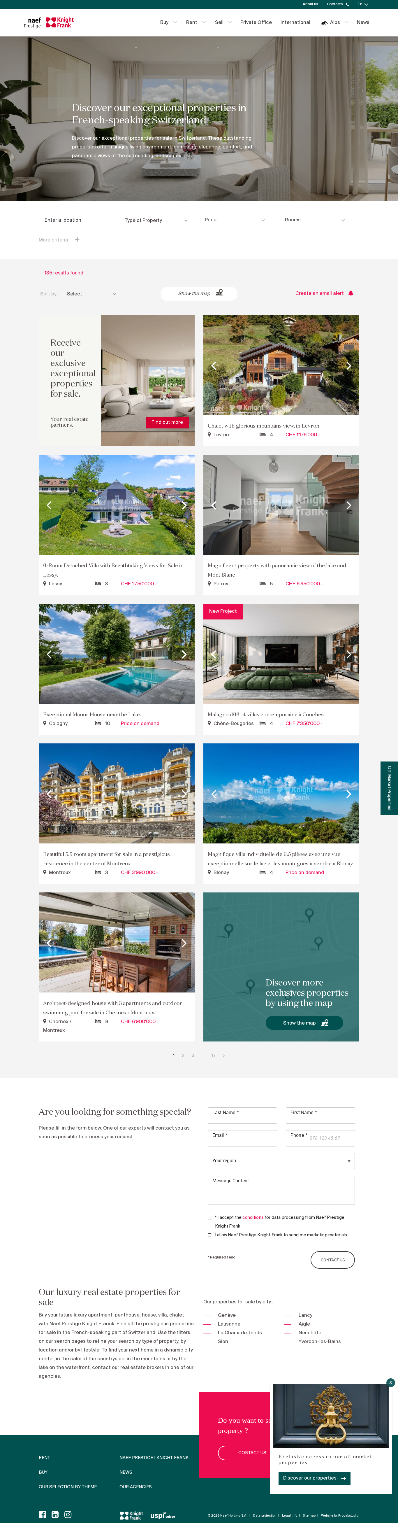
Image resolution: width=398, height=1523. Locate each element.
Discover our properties (310, 1478)
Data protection (265, 1515)
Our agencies (135, 1487)
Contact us (252, 1453)
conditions (253, 1217)
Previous (213, 365)
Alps (335, 22)
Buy (164, 22)
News (363, 22)
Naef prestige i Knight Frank (154, 1458)
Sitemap (309, 1515)
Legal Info (289, 1515)
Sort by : (49, 294)
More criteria (54, 240)
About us (310, 4)
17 (214, 1055)
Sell (219, 22)
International (295, 22)
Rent (191, 22)
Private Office (256, 22)
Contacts (335, 4)
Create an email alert (319, 293)
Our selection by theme (68, 1487)
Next (349, 365)
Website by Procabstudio (339, 1515)
